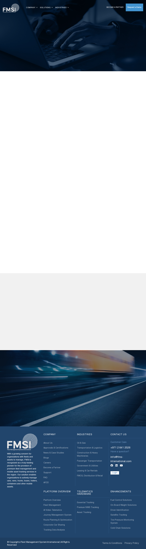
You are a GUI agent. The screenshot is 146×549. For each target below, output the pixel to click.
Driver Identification (119, 510)
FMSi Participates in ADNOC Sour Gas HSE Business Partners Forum (89, 340)
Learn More (16, 353)
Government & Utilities (87, 466)
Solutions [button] (45, 8)
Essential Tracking (85, 502)
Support (47, 473)
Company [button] (31, 8)
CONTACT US (118, 435)
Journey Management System (57, 515)
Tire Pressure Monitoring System (122, 521)
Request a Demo (134, 7)
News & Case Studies (53, 453)
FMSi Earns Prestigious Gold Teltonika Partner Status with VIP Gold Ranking (21, 341)
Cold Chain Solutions (120, 528)
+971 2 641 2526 (120, 447)
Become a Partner (115, 7)
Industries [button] (61, 8)
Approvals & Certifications (55, 448)
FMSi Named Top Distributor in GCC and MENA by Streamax (121, 340)
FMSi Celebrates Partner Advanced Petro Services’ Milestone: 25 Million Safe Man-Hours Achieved (55, 341)
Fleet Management (52, 505)
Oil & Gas (81, 443)
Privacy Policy (131, 543)
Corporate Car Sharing (54, 525)
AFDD (46, 482)
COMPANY (49, 435)
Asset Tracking (84, 512)
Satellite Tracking (118, 515)
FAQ (45, 477)
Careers (47, 463)
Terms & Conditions (112, 543)
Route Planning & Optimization (57, 520)
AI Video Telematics (52, 510)
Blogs (46, 458)
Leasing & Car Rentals (87, 471)
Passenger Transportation (89, 461)
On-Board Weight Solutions (123, 505)
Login (114, 473)
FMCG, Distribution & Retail (90, 476)
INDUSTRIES (84, 435)
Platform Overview (52, 500)
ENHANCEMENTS (120, 492)
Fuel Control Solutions (121, 500)
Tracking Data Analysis (54, 530)
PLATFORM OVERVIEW (57, 492)
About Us (47, 443)
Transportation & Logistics (89, 448)
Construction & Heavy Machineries (87, 454)
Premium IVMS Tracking (88, 507)
